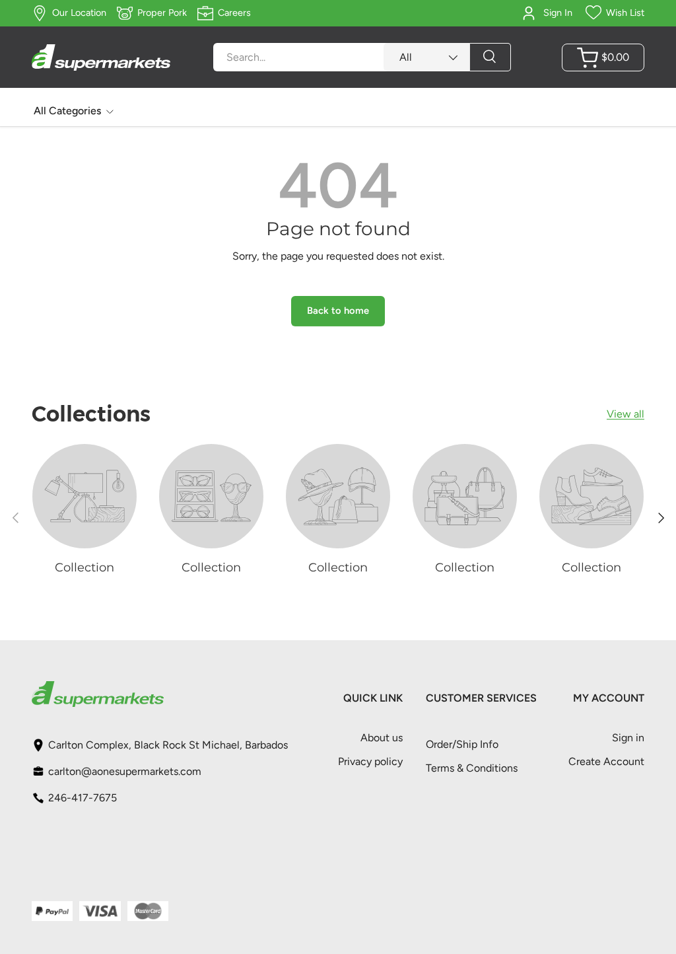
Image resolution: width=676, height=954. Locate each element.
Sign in (628, 737)
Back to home (338, 310)
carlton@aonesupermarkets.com (124, 771)
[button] (603, 57)
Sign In (557, 12)
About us (381, 737)
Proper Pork (162, 12)
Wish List (625, 12)
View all (625, 414)
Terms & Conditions (472, 768)
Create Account (606, 761)
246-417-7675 (82, 797)
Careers (234, 12)
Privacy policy (370, 761)
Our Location (79, 12)
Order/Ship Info (462, 744)
